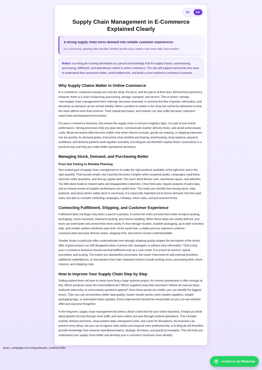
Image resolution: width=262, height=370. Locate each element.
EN (198, 12)
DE (188, 12)
